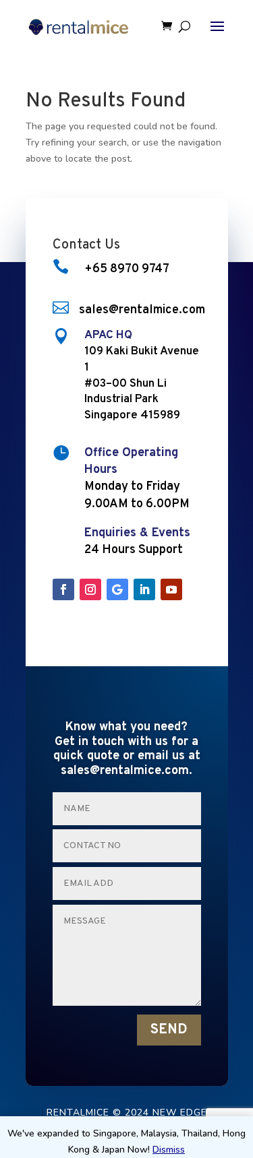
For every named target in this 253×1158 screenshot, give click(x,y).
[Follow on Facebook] (63, 589)
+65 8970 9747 (126, 269)
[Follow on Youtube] (171, 589)
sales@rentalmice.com (142, 310)
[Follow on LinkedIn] (144, 589)
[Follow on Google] (117, 589)
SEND (169, 1030)
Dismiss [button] (168, 1149)
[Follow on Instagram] (90, 589)
